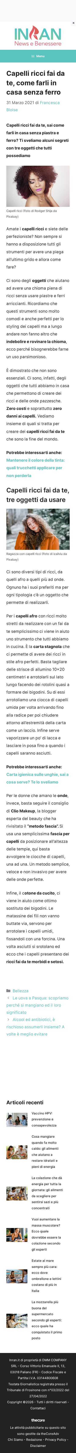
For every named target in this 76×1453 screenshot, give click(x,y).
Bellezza (20, 990)
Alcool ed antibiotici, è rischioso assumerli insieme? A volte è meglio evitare (35, 1026)
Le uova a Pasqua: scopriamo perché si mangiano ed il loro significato (37, 1005)
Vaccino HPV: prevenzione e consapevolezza (44, 1119)
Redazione (34, 1440)
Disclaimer (38, 1446)
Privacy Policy (55, 1440)
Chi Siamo (15, 1440)
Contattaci (38, 1408)
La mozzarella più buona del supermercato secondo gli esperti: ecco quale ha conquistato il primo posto (47, 1320)
